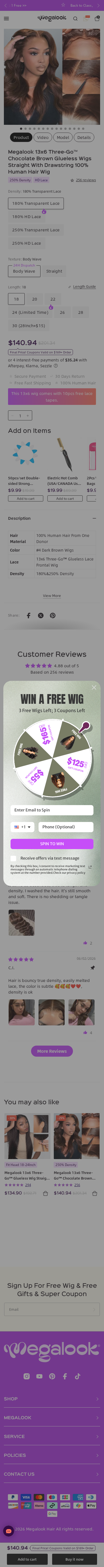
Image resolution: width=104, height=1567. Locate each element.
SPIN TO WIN (52, 843)
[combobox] (22, 827)
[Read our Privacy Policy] (90, 867)
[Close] (94, 687)
